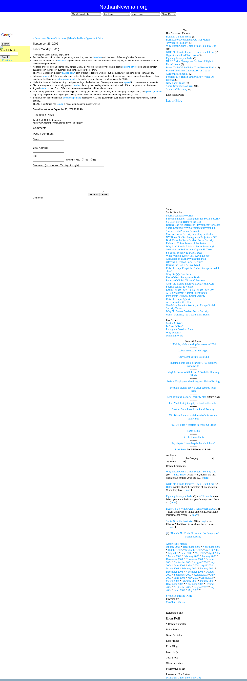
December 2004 (174, 559)
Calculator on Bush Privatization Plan (186, 258)
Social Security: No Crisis (179, 86)
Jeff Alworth (205, 496)
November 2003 (194, 571)
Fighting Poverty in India (179, 58)
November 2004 (194, 559)
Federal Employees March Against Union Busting (193, 381)
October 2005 (175, 550)
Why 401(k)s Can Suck (178, 274)
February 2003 (189, 580)
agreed (127, 82)
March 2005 (174, 556)
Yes (86, 159)
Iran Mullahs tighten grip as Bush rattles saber (193, 403)
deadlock (61, 60)
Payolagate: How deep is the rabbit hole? (193, 443)
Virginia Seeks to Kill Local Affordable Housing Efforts (193, 374)
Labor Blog (174, 100)
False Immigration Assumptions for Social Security (193, 218)
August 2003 (201, 574)
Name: (36, 139)
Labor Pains (193, 430)
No (94, 159)
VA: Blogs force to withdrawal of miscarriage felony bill (193, 417)
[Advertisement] (121, 23)
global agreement (154, 91)
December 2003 (174, 571)
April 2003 (207, 577)
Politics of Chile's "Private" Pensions (185, 280)
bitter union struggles (67, 79)
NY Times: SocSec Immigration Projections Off (191, 237)
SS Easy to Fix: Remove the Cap (183, 221)
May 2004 (193, 565)
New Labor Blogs (175, 83)
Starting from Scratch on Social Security (193, 409)
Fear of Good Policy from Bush (183, 277)
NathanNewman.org (123, 7)
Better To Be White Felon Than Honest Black (190, 67)
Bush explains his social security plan (186, 396)
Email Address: (40, 148)
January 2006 (173, 546)
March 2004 (172, 568)
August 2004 (201, 562)
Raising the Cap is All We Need (183, 265)
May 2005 (200, 553)
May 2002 (193, 590)
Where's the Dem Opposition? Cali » (85, 38)
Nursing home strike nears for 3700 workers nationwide (193, 364)
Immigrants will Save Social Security (185, 295)
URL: (35, 156)
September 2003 (182, 574)
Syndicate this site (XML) (179, 595)
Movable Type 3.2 (176, 601)
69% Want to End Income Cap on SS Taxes (189, 249)
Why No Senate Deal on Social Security (187, 311)
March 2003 (172, 580)
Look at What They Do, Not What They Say (190, 289)
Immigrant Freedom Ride (179, 329)
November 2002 (194, 584)
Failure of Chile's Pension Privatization (186, 243)
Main (64, 38)
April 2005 (214, 553)
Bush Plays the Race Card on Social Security (190, 240)
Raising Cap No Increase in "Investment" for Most (193, 224)
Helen (169, 487)
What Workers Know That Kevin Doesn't (188, 255)
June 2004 (179, 565)
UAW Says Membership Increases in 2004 (193, 344)
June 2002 (179, 590)
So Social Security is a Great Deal (184, 252)
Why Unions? (173, 332)
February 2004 (189, 568)
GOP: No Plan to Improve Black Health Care (190, 52)
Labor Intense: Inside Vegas (193, 350)
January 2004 (207, 568)
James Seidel (179, 474)
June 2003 (179, 577)
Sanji (203, 521)
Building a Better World (178, 36)
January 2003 (207, 580)
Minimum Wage (174, 335)
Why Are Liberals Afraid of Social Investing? (190, 246)
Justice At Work (174, 323)
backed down (69, 73)
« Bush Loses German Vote (46, 38)
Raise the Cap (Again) (178, 299)
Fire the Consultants (193, 437)
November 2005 (211, 546)
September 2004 (182, 562)
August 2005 (212, 550)
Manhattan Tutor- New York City (183, 677)
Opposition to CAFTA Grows (182, 55)
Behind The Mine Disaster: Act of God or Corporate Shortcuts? (188, 72)
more (205, 477)
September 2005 (194, 550)
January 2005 (209, 556)
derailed (76, 85)
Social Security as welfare (179, 286)
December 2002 (174, 584)
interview (97, 57)
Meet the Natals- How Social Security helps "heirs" (193, 389)
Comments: (38, 165)
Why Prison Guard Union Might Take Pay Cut (191, 45)
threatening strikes (72, 97)
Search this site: (8, 50)
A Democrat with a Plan (179, 302)
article (43, 88)
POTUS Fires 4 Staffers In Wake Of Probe (193, 424)
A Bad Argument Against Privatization (186, 292)
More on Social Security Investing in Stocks (189, 234)
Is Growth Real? (174, 326)
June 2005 (186, 553)
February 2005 (191, 556)
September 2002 (182, 587)
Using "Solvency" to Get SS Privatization (188, 314)
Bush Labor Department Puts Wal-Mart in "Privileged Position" (188, 41)
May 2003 (193, 577)
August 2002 (201, 587)
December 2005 (191, 546)
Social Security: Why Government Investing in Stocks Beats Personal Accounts (191, 229)
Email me (7, 60)
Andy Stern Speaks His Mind (193, 356)
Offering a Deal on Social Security (184, 262)
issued (60, 104)
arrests (46, 76)
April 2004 (207, 565)
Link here (180, 449)
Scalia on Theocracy (177, 89)
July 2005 (173, 553)
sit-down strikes (130, 67)
